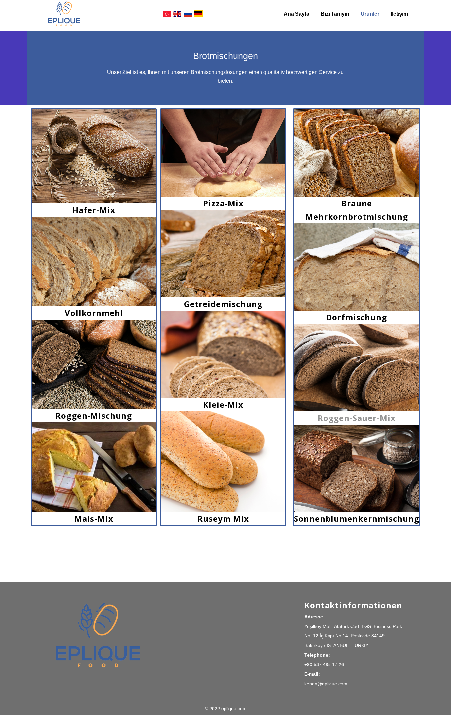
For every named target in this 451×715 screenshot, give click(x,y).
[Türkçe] (166, 14)
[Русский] (188, 14)
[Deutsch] (198, 14)
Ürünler (370, 14)
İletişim (399, 14)
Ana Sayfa (296, 14)
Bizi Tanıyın (335, 14)
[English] (177, 14)
